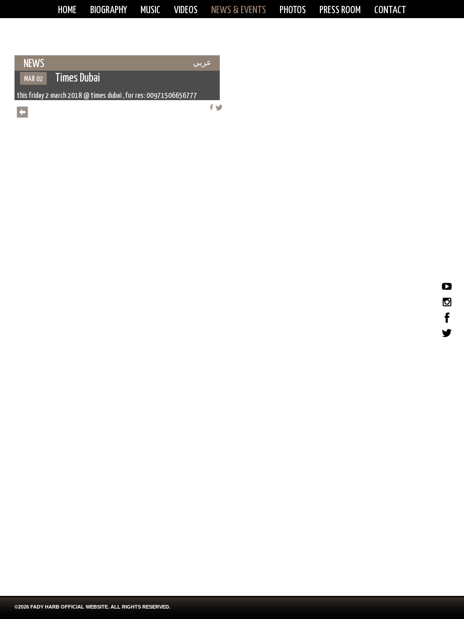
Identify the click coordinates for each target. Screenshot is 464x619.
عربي (202, 62)
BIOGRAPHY (108, 10)
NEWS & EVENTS (238, 10)
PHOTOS (293, 10)
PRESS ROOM (340, 10)
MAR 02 (33, 79)
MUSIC (150, 10)
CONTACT (390, 10)
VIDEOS (186, 10)
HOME (67, 10)
